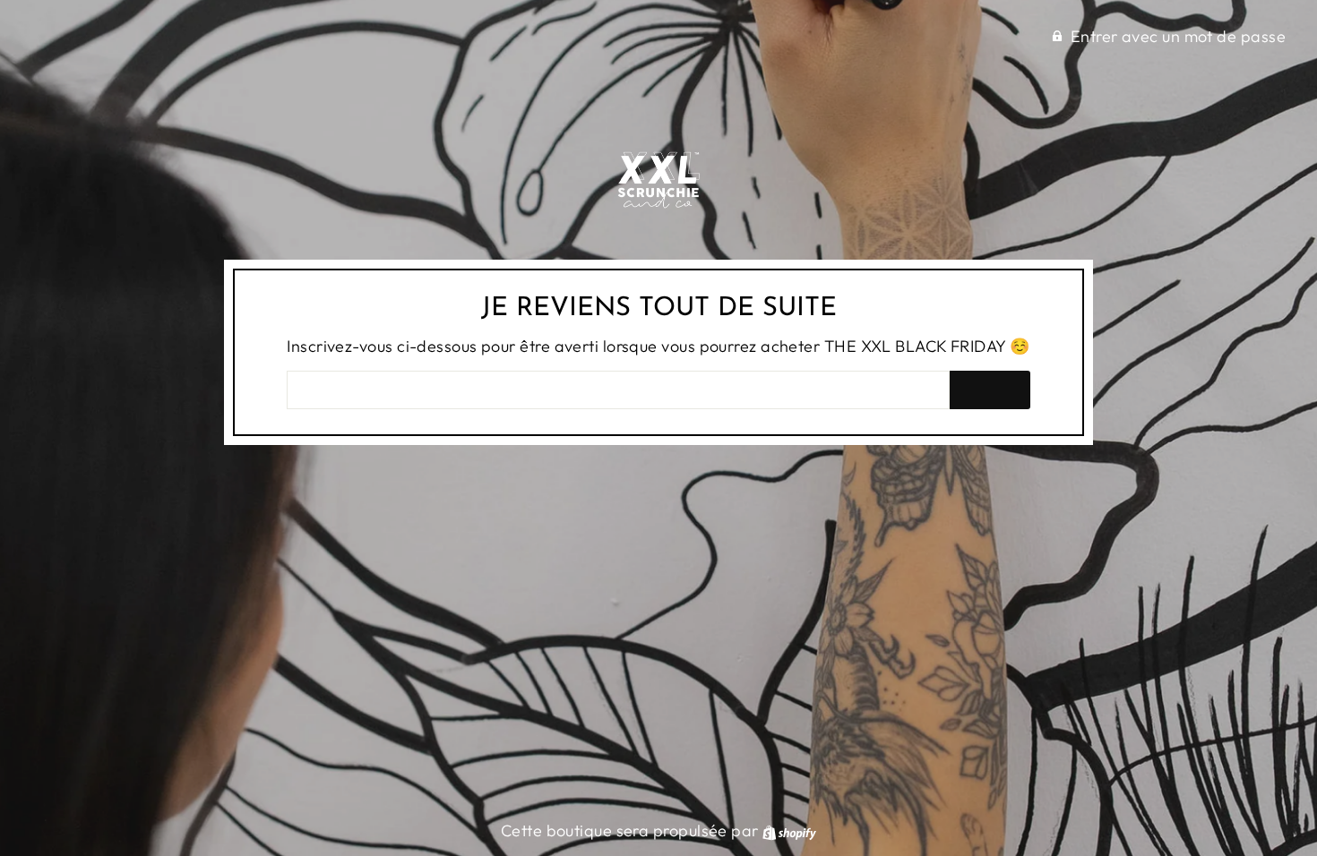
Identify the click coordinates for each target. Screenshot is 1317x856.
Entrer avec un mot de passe (1178, 36)
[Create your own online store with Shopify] (789, 830)
